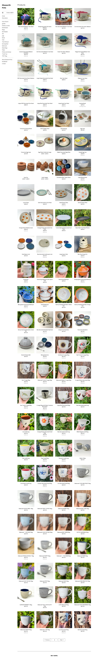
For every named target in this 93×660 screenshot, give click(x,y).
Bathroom (4, 46)
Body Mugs (4, 48)
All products (5, 18)
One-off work (5, 21)
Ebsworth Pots (6, 6)
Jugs (3, 35)
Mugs (3, 29)
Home (3, 16)
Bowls (3, 37)
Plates (3, 50)
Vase (3, 40)
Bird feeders (5, 31)
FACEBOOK (4, 61)
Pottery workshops (6, 52)
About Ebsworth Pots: (7, 59)
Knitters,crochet (6, 25)
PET (3, 33)
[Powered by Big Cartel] (54, 656)
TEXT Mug (4, 56)
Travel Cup (4, 54)
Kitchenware (5, 27)
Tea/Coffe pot (5, 42)
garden (3, 23)
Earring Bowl (5, 44)
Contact (4, 63)
